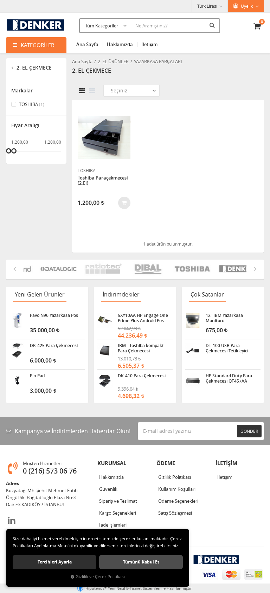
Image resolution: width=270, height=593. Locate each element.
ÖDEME (165, 463)
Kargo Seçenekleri (117, 513)
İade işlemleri (113, 525)
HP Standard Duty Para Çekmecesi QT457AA (229, 378)
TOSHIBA (31, 104)
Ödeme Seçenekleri (178, 501)
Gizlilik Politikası (174, 477)
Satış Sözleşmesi (175, 513)
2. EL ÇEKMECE (33, 67)
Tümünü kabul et (141, 562)
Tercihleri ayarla (55, 562)
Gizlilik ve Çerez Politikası (100, 576)
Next (255, 269)
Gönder (249, 431)
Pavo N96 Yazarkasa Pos (54, 315)
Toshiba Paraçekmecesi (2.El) (103, 180)
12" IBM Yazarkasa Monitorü (224, 318)
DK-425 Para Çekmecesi (54, 345)
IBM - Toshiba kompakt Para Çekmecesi (141, 348)
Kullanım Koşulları (176, 489)
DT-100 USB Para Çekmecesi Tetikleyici (227, 348)
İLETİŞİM (226, 463)
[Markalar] (49, 269)
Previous (15, 269)
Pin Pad (37, 376)
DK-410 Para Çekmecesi (142, 376)
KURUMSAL (111, 463)
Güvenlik (108, 489)
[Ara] (213, 25)
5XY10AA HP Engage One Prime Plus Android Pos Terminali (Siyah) (143, 318)
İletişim (149, 44)
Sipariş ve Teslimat (118, 501)
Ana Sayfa (87, 44)
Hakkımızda (120, 44)
